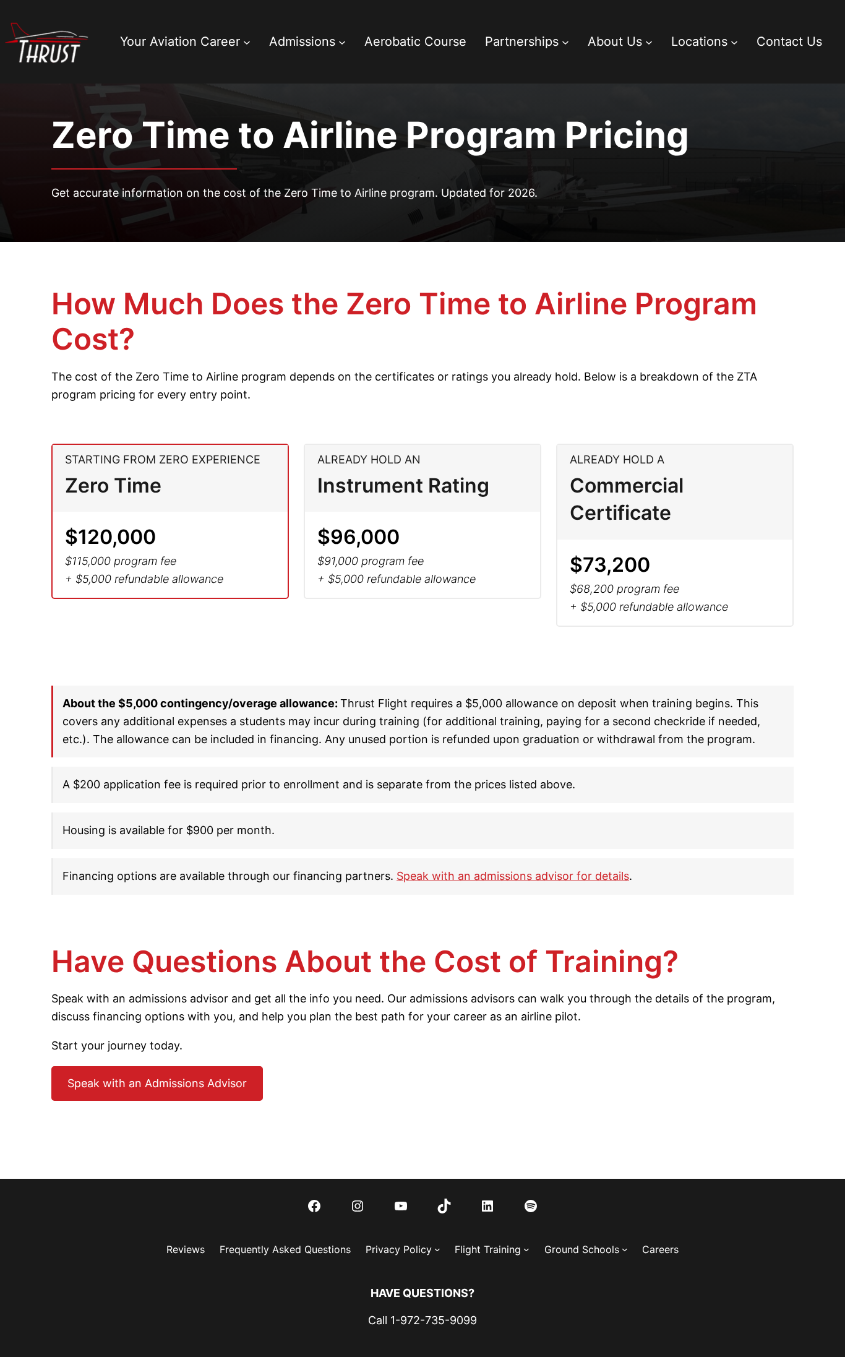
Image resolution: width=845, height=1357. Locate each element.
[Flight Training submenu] (526, 1249)
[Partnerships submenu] (565, 41)
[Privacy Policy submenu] (437, 1249)
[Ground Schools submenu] (625, 1249)
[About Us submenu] (649, 41)
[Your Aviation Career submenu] (247, 41)
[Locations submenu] (734, 41)
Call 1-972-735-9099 (422, 1320)
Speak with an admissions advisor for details (513, 875)
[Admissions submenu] (342, 41)
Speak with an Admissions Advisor (157, 1083)
